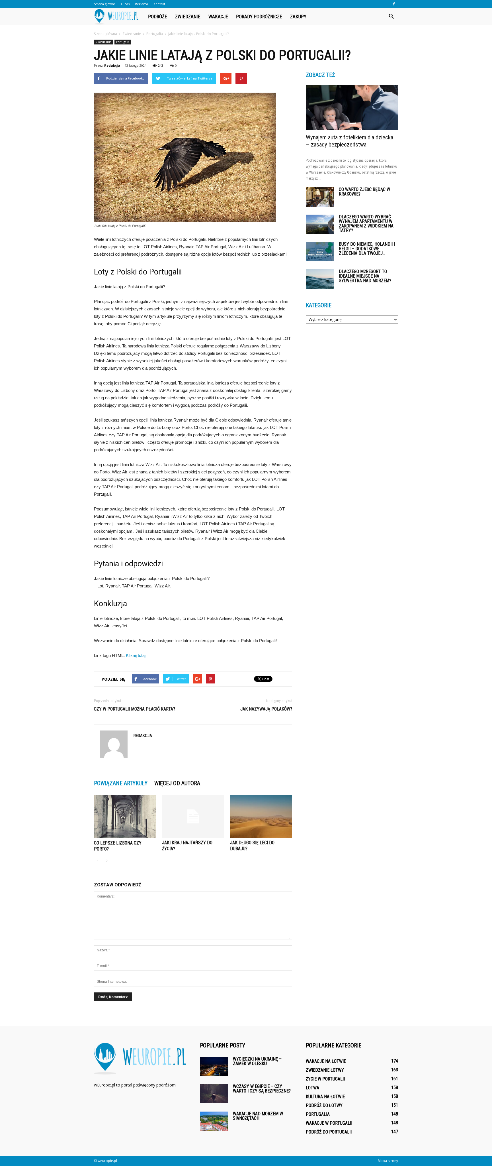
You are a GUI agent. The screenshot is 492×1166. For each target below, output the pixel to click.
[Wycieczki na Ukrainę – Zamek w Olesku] (214, 1067)
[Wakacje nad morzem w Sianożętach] (214, 1121)
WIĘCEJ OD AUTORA (177, 783)
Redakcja (112, 65)
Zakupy (298, 16)
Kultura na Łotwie (325, 1096)
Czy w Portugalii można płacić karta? (134, 709)
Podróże (157, 16)
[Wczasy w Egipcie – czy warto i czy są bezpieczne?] (214, 1093)
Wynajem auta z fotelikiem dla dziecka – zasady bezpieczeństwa (349, 141)
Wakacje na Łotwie (326, 1061)
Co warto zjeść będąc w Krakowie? (364, 192)
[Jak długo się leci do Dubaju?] (261, 816)
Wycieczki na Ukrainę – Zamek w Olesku (257, 1061)
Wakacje (218, 16)
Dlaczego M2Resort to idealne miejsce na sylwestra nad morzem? (365, 276)
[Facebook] (394, 4)
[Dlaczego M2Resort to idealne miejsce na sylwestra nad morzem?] (320, 279)
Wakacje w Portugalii (329, 1123)
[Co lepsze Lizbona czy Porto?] (125, 816)
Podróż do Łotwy (324, 1105)
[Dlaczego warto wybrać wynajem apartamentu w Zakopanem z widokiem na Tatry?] (320, 224)
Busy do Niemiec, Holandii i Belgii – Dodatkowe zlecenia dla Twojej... (367, 248)
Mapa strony (388, 1160)
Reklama (141, 4)
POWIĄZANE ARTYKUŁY (120, 783)
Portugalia (123, 42)
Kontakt (159, 4)
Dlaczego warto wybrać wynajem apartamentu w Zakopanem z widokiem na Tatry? (366, 223)
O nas (125, 4)
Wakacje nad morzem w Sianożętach (258, 1116)
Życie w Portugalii (325, 1079)
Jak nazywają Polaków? (266, 709)
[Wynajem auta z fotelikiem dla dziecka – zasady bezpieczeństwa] (352, 107)
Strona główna (105, 4)
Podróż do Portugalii (329, 1132)
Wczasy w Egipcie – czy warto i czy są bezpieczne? (262, 1089)
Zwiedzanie (187, 16)
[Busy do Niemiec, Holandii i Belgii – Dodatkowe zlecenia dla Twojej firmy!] (320, 252)
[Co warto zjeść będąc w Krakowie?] (320, 197)
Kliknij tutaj (135, 655)
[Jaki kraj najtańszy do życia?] (193, 816)
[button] (391, 16)
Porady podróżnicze (259, 16)
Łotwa (312, 1087)
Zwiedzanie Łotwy (325, 1070)
